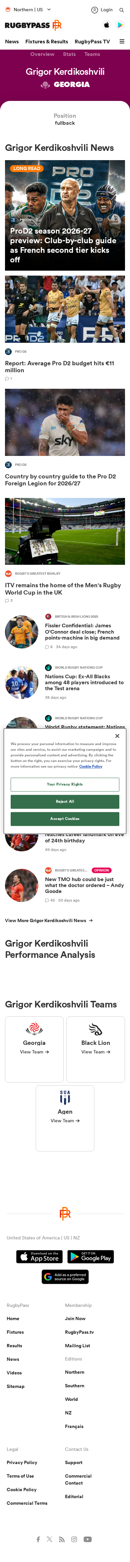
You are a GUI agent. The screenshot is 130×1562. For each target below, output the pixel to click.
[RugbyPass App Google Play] (90, 1257)
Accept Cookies (65, 818)
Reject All (65, 801)
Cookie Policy (22, 1489)
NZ (68, 1412)
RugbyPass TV (92, 41)
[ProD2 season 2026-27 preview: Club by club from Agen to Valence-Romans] (65, 215)
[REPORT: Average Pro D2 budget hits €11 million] (65, 328)
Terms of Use (20, 1476)
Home (13, 1318)
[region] (65, 781)
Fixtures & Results (46, 41)
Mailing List (77, 1345)
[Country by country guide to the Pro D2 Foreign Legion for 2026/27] (65, 439)
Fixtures (15, 1332)
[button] (123, 42)
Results (14, 1345)
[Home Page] (33, 25)
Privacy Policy (22, 1462)
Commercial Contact (78, 1479)
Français (74, 1426)
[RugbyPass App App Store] (39, 1257)
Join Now (75, 1318)
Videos (14, 1372)
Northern (74, 1372)
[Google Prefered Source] (65, 1278)
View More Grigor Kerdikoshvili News (45, 920)
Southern (74, 1385)
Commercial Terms (27, 1503)
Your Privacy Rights (65, 784)
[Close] (117, 736)
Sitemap (16, 1386)
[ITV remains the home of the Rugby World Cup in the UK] (65, 550)
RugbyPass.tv (79, 1332)
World (71, 1399)
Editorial (74, 1496)
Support (73, 1462)
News (12, 41)
